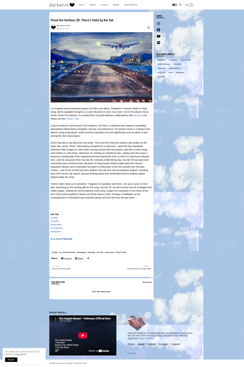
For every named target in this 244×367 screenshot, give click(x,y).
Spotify (116, 5)
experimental (185, 60)
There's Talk (73, 119)
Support (175, 344)
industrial (177, 64)
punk (171, 72)
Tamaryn (138, 115)
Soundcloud (57, 228)
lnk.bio (132, 353)
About (141, 344)
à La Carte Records (61, 238)
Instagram (56, 231)
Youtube (55, 221)
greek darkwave (163, 64)
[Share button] (88, 258)
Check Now (19, 354)
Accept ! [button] (11, 360)
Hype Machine (130, 5)
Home (81, 5)
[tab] (81, 5)
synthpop (161, 77)
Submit (92, 5)
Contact (163, 344)
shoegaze (180, 72)
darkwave (161, 60)
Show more (147, 282)
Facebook (68, 259)
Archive (104, 5)
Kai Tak (100, 252)
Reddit (80, 259)
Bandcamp (56, 224)
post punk (109, 252)
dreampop (81, 252)
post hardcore (174, 68)
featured (91, 252)
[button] (174, 5)
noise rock (161, 68)
